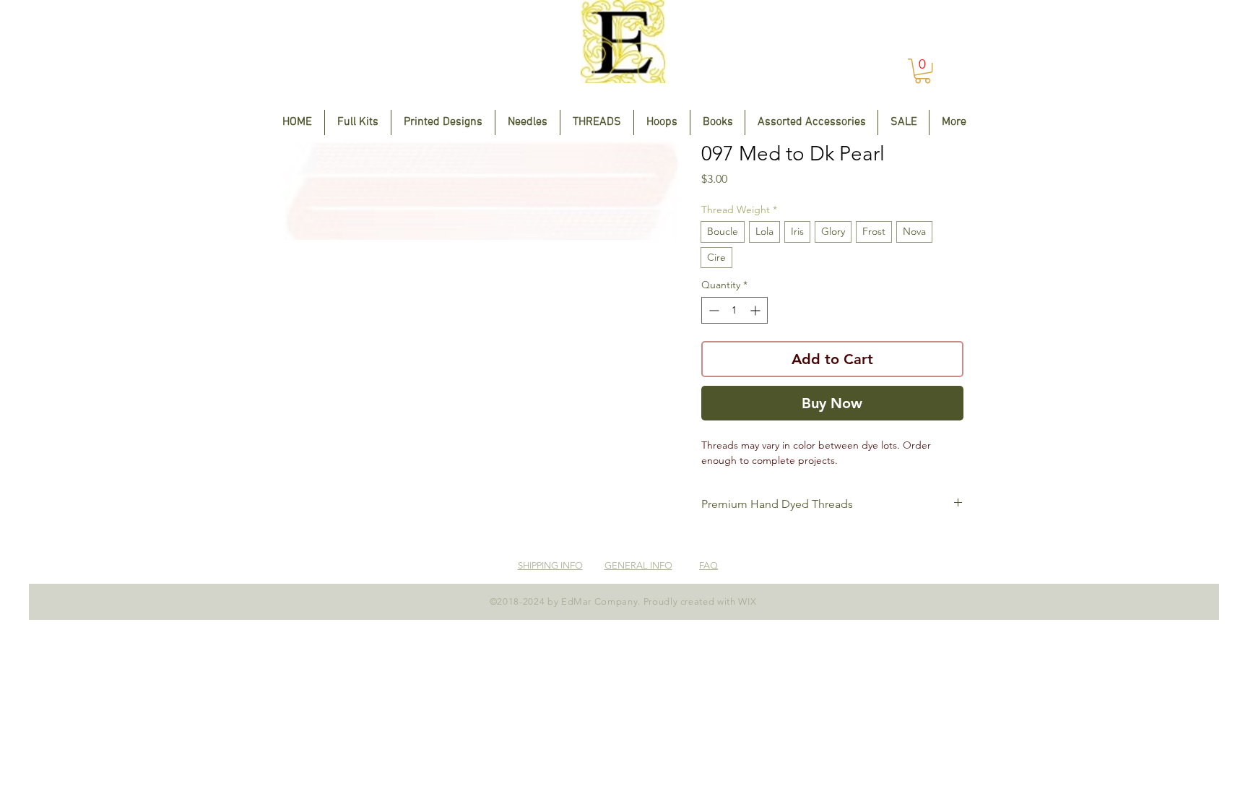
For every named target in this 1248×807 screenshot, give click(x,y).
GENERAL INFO (638, 565)
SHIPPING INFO (550, 565)
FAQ (708, 565)
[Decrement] (712, 310)
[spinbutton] (735, 310)
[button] (922, 71)
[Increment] (757, 310)
